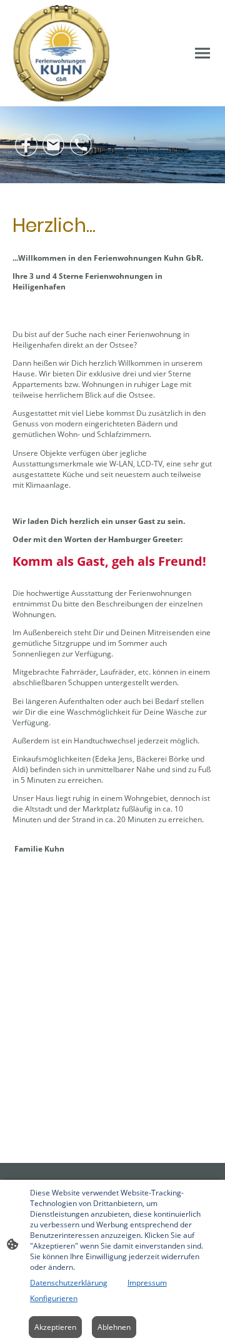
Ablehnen (114, 1327)
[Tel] (81, 145)
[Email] (53, 145)
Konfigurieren (54, 1298)
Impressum (147, 1282)
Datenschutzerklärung (69, 1282)
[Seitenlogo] (61, 53)
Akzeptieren (55, 1327)
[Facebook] (26, 145)
